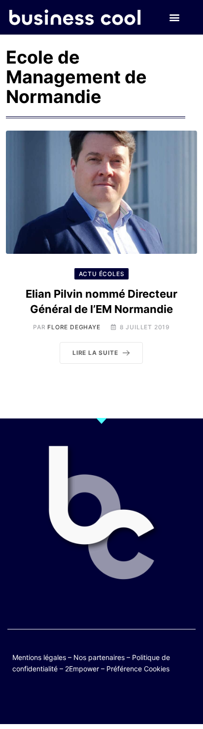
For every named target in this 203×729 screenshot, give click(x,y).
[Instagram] (130, 700)
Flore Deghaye (73, 327)
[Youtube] (92, 700)
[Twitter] (53, 700)
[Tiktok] (111, 700)
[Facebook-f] (72, 700)
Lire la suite (95, 352)
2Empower (82, 668)
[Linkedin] (149, 700)
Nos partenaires (99, 657)
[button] (175, 17)
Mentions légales (39, 657)
